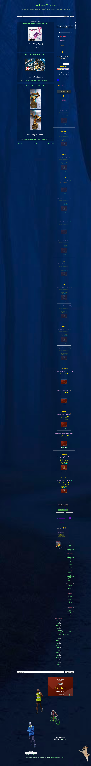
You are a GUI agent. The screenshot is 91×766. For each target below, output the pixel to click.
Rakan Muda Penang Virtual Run (35, 85)
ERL (70, 615)
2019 (58, 640)
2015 (58, 647)
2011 (58, 654)
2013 (58, 650)
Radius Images (54, 757)
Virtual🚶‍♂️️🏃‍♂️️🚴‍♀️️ (63, 509)
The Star (70, 602)
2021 (58, 628)
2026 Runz (70, 555)
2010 (58, 655)
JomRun (69, 559)
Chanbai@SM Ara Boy (45, 5)
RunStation (70, 564)
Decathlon (70, 578)
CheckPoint (70, 556)
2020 (58, 638)
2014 (58, 648)
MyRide (70, 547)
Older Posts (51, 143)
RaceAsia (70, 561)
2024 (58, 623)
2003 (58, 664)
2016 (58, 645)
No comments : (44, 80)
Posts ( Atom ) (37, 146)
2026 (58, 620)
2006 (58, 662)
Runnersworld (70, 572)
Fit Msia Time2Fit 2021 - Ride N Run (35, 55)
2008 (58, 659)
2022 (58, 627)
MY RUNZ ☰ (64, 91)
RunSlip (65, 124)
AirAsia (70, 610)
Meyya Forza (70, 588)
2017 (58, 643)
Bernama (70, 596)
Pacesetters (70, 590)
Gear (70, 577)
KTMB (70, 609)
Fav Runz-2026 (63, 505)
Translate (34, 754)
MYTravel (70, 550)
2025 (58, 622)
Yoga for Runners (70, 574)
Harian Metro (70, 599)
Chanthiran (59, 546)
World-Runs (70, 567)
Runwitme (70, 586)
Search (66, 16)
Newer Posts (20, 143)
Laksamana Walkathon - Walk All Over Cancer (35, 23)
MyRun (70, 545)
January (59, 630)
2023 (58, 625)
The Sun (70, 604)
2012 (58, 652)
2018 (58, 642)
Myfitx (70, 566)
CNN (70, 597)
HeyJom (69, 558)
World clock (70, 580)
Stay (66, 447)
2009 (58, 657)
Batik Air (70, 613)
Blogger (63, 757)
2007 (58, 660)
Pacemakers (70, 585)
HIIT (70, 575)
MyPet (70, 548)
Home (72, 16)
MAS (70, 612)
